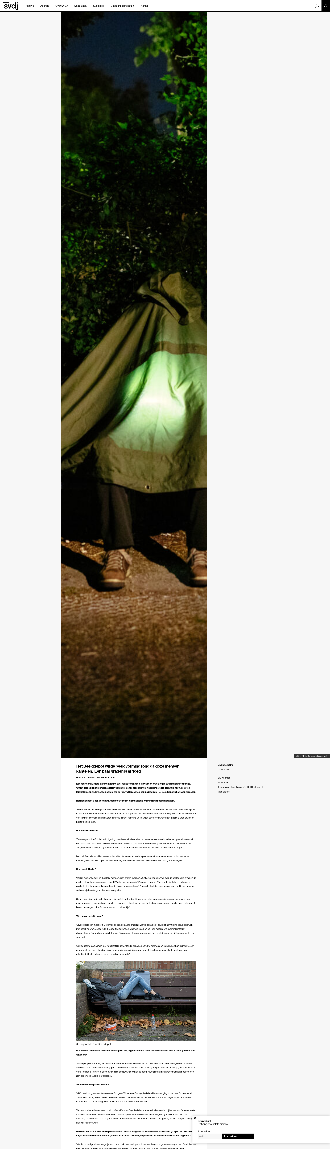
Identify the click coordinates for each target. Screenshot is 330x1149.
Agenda (44, 5)
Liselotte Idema (225, 764)
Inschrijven (231, 1136)
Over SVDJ (61, 5)
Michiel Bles (224, 791)
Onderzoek (80, 5)
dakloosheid (229, 787)
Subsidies (98, 5)
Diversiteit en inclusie (101, 777)
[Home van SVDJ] (10, 6)
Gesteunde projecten (122, 5)
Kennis (144, 5)
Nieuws (30, 5)
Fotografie (241, 787)
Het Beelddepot (255, 787)
